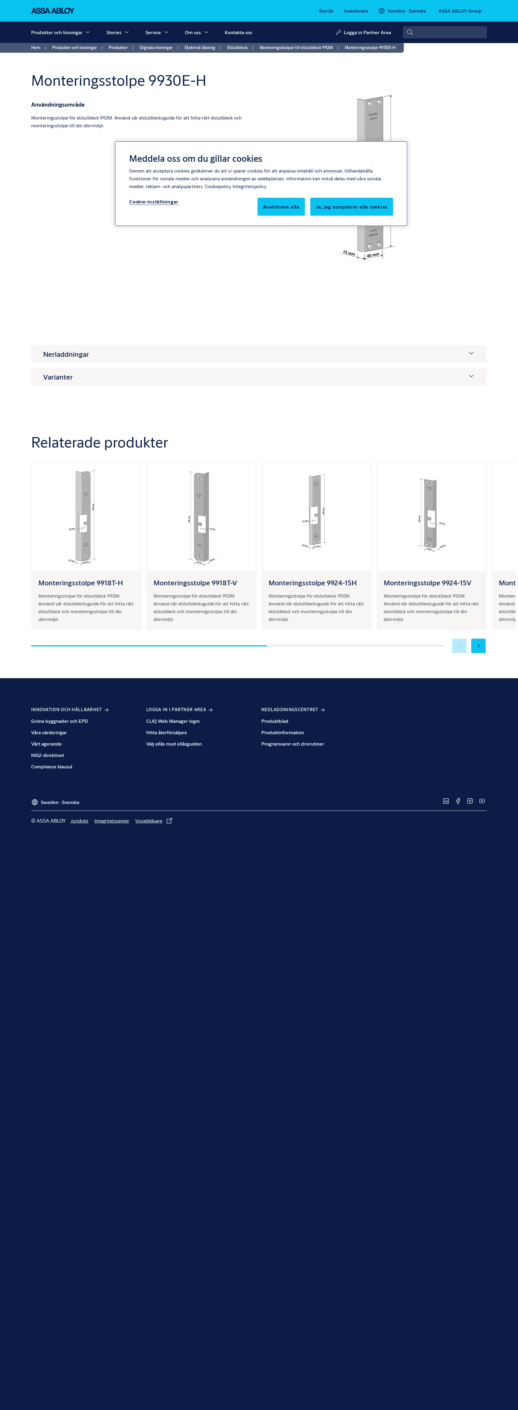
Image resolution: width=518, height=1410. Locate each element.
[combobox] (445, 32)
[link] (326, 10)
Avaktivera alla (281, 206)
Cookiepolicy (218, 186)
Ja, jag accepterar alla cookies (352, 206)
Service (153, 32)
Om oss (193, 32)
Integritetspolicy (249, 186)
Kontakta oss (238, 32)
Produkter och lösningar (56, 32)
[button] (88, 32)
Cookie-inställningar (153, 201)
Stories (113, 32)
